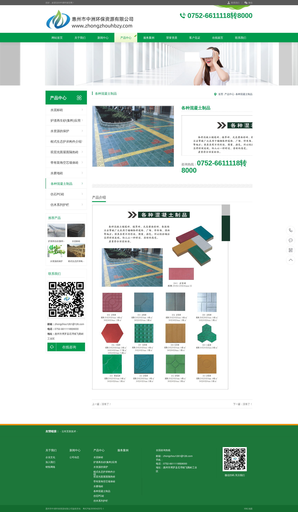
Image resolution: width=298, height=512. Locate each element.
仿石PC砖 (57, 194)
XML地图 (248, 508)
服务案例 (148, 38)
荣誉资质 (171, 38)
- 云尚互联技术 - (69, 431)
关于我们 (80, 38)
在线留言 (217, 38)
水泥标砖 (57, 109)
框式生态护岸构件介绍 (66, 141)
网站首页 (57, 38)
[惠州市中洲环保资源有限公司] (90, 19)
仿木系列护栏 (60, 204)
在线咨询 (69, 346)
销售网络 (50, 467)
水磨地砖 (57, 173)
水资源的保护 (60, 130)
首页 (220, 94)
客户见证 (194, 38)
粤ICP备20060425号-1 (93, 508)
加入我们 (50, 462)
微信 (250, 2)
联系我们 (235, 2)
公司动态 (74, 457)
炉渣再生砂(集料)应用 (66, 120)
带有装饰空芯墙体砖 (64, 162)
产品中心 (125, 38)
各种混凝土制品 (61, 183)
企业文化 (50, 457)
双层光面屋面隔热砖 (64, 152)
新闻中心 (102, 38)
